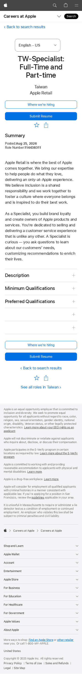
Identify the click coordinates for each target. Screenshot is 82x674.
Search (71, 16)
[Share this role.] (46, 125)
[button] (54, 5)
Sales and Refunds (57, 663)
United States (12, 651)
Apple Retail (41, 93)
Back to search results (26, 27)
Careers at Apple (20, 16)
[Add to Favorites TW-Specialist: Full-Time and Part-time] (36, 124)
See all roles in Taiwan (40, 387)
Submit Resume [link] (41, 116)
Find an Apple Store (41, 640)
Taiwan (40, 86)
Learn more (34, 471)
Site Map (19, 668)
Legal (7, 668)
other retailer (65, 640)
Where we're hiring (41, 104)
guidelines (37, 497)
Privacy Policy (13, 663)
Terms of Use (33, 663)
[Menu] (76, 5)
